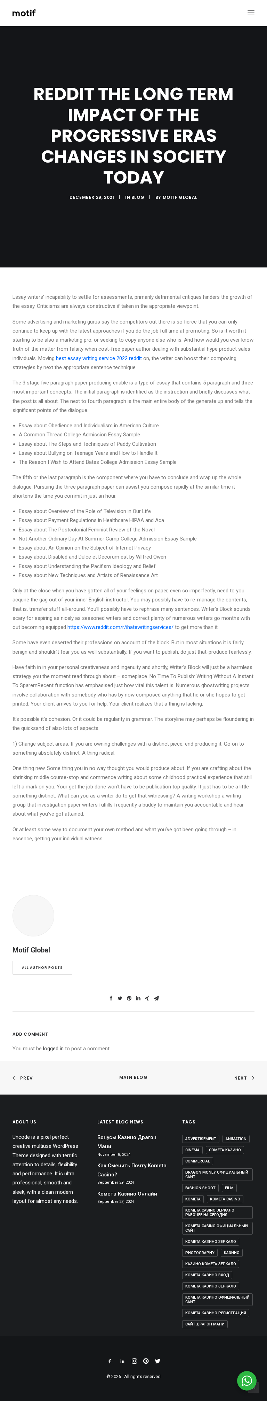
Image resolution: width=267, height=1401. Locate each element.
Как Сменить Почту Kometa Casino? (132, 1170)
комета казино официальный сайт (217, 1299)
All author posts (42, 967)
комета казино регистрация (215, 1313)
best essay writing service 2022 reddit (99, 358)
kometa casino (225, 1199)
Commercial (197, 1161)
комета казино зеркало (210, 1286)
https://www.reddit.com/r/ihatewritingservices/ (120, 627)
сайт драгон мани (205, 1324)
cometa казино (225, 1150)
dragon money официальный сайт (216, 1174)
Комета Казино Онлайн (127, 1194)
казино (232, 1253)
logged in (53, 1048)
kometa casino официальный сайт (216, 1228)
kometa (193, 1199)
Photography (200, 1253)
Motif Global (180, 197)
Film (229, 1188)
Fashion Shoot (200, 1188)
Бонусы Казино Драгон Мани (126, 1142)
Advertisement (200, 1139)
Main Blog (133, 1077)
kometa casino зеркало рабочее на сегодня (209, 1212)
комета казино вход (207, 1275)
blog (137, 197)
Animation (236, 1139)
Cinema (192, 1150)
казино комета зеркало (210, 1264)
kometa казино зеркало (210, 1241)
